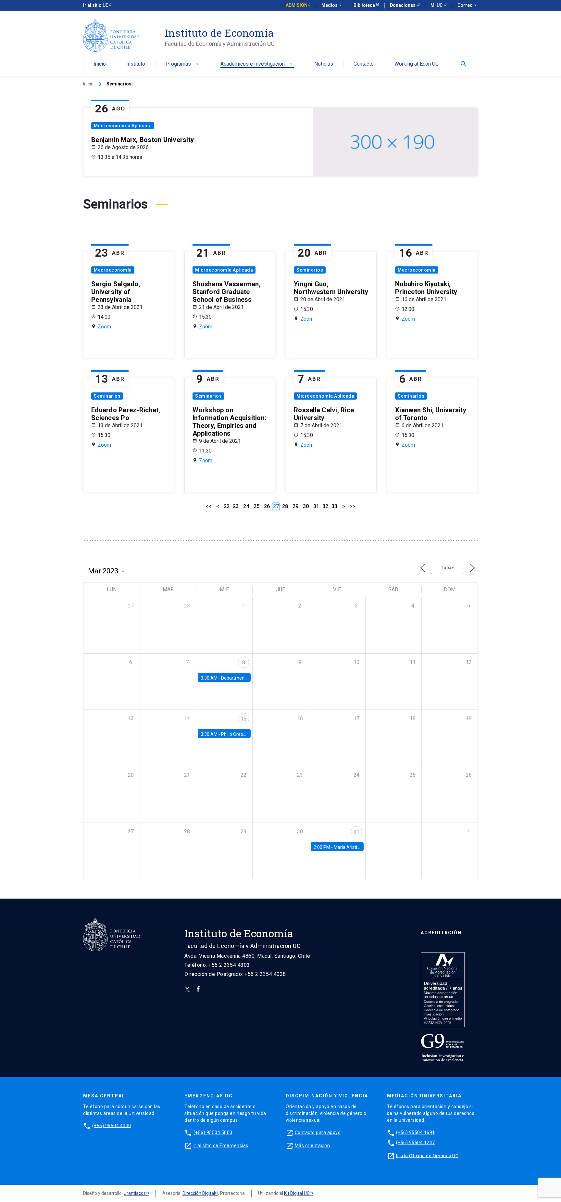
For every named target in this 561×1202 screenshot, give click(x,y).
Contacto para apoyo (318, 1132)
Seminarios (309, 270)
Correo (467, 5)
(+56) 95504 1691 (415, 1132)
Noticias (323, 64)
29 (295, 506)
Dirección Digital (198, 1193)
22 (227, 506)
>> (352, 506)
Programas (183, 64)
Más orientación (312, 1145)
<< (208, 506)
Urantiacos (135, 1193)
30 (306, 506)
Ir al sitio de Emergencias (220, 1145)
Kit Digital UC (297, 1193)
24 (246, 506)
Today (447, 568)
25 (256, 506)
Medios (332, 5)
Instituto (135, 64)
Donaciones (403, 5)
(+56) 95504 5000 (212, 1132)
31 (316, 506)
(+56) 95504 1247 (415, 1142)
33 (334, 506)
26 (267, 506)
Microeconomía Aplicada (123, 125)
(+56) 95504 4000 (111, 1125)
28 (285, 506)
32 (325, 506)
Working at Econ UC (416, 64)
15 (243, 719)
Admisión (296, 5)
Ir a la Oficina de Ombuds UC (427, 1155)
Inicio (100, 64)
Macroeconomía (113, 270)
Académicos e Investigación (257, 64)
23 (236, 506)
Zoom (104, 327)
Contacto (364, 64)
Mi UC (436, 5)
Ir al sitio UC (95, 5)
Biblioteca (365, 5)
